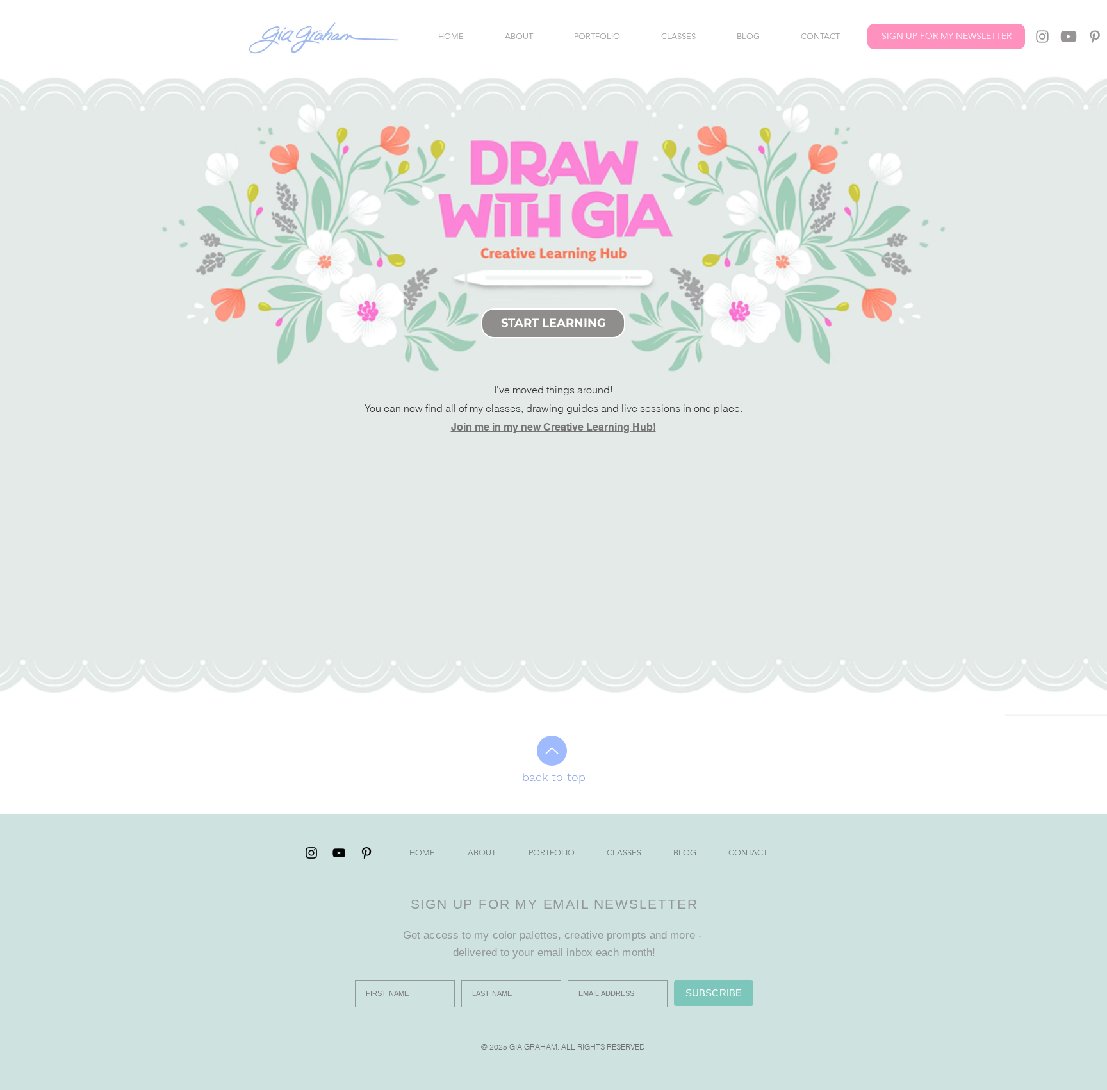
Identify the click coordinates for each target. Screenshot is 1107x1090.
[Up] (552, 751)
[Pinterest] (1094, 36)
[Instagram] (1042, 36)
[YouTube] (1068, 36)
